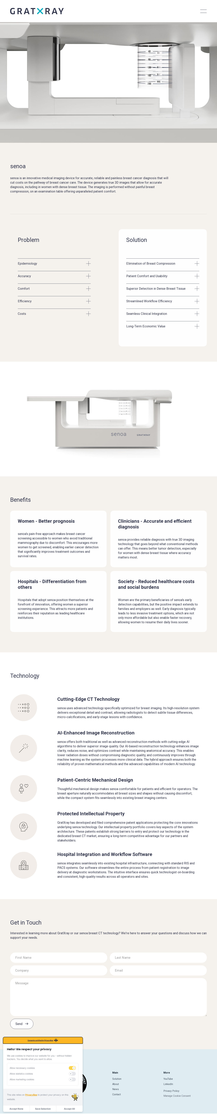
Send (18, 1024)
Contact (116, 1094)
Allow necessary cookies (22, 1068)
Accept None (16, 1108)
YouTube (168, 1078)
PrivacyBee (31, 1094)
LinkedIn (168, 1084)
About (115, 1084)
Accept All (69, 1108)
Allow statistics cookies (21, 1073)
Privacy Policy (171, 1090)
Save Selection (43, 1108)
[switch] (72, 1068)
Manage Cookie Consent (177, 1095)
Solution (116, 1078)
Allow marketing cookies (22, 1079)
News (115, 1089)
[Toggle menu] (203, 11)
